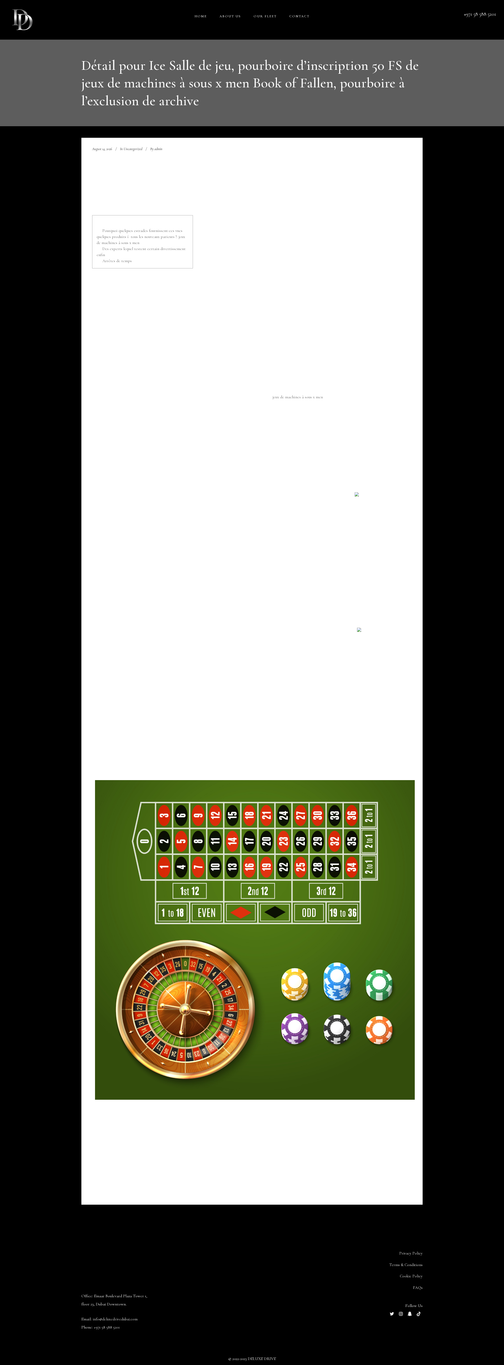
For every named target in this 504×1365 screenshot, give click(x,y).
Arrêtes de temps (117, 260)
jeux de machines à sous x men (297, 397)
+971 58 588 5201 (107, 1327)
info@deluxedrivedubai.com (115, 1319)
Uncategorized (133, 149)
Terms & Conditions (406, 1264)
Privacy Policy (411, 1253)
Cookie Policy (411, 1276)
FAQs (418, 1287)
